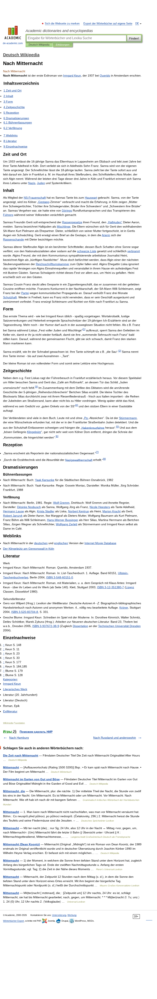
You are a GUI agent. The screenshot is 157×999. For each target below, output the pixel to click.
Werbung (71, 915)
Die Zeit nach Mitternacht (20, 755)
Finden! (134, 38)
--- (59, 577)
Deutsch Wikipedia (39, 44)
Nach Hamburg (19, 737)
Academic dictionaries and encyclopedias (59, 31)
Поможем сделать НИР (36, 731)
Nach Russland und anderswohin (114, 737)
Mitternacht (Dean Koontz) (21, 844)
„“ (114, 222)
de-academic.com (13, 43)
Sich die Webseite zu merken (62, 23)
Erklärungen (63, 44)
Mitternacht (11, 767)
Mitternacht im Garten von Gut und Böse (31, 779)
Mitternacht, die (14, 791)
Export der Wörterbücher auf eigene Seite (107, 23)
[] (84, 329)
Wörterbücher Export (13, 921)
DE (137, 23)
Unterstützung (59, 915)
